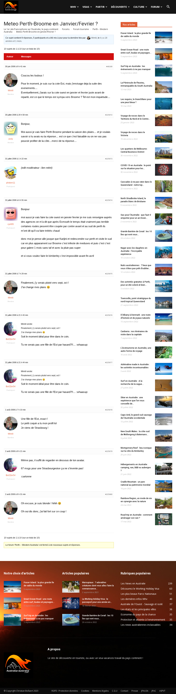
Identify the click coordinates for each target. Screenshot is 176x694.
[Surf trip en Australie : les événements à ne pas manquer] (163, 71)
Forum (155, 6)
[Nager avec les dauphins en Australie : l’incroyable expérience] (163, 252)
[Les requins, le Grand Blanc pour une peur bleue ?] (163, 104)
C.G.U (114, 690)
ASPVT (162, 690)
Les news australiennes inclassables (141, 624)
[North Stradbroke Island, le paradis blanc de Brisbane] (163, 203)
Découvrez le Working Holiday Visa (140, 588)
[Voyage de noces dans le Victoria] (163, 137)
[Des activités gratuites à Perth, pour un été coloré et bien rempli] (163, 286)
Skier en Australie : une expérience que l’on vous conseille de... (132, 400)
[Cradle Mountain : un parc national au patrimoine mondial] (163, 486)
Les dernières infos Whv (134, 599)
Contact (124, 690)
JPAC (154, 690)
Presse (134, 690)
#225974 (108, 200)
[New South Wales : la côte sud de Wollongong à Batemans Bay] (163, 436)
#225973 (108, 159)
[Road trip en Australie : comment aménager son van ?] (163, 519)
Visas (85, 6)
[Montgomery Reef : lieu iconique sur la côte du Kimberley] (163, 452)
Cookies (85, 690)
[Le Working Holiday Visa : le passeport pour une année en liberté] (70, 603)
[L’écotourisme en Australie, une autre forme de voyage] (163, 352)
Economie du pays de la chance (138, 614)
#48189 (109, 66)
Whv (73, 6)
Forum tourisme (81, 29)
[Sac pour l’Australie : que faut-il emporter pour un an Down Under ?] (163, 219)
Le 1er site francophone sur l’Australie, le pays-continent (31, 29)
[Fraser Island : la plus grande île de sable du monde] (163, 38)
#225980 (108, 494)
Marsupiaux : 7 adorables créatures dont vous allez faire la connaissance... (98, 585)
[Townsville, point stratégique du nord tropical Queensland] (163, 303)
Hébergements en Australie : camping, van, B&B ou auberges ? (136, 467)
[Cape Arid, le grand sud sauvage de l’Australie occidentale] (163, 419)
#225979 (108, 451)
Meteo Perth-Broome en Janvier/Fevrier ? (51, 24)
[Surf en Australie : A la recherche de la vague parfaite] (163, 385)
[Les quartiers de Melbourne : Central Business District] (163, 153)
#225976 (108, 315)
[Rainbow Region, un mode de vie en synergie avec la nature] (163, 503)
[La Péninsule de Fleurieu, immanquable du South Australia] (163, 87)
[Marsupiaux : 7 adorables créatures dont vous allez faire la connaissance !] (70, 587)
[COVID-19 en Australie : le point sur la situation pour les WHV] (163, 170)
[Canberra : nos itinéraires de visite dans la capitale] (163, 336)
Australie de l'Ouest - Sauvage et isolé (142, 604)
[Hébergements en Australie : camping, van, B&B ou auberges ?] (163, 469)
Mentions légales (100, 690)
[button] (168, 7)
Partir (100, 6)
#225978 (108, 410)
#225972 (108, 115)
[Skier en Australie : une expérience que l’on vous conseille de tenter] (163, 402)
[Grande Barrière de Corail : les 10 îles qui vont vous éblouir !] (163, 236)
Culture (138, 6)
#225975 (108, 274)
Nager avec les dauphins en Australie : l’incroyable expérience (134, 251)
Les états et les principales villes (138, 609)
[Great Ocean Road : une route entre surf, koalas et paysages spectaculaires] (163, 54)
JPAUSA (144, 690)
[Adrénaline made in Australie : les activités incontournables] (163, 369)
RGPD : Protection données (65, 690)
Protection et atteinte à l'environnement (143, 619)
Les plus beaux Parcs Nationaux (138, 593)
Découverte (119, 6)
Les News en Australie (133, 583)
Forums (65, 29)
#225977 (108, 362)
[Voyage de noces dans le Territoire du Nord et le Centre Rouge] (163, 120)
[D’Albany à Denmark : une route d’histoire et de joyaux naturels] (163, 319)
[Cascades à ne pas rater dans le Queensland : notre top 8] (163, 186)
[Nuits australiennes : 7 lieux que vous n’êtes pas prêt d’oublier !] (163, 270)
